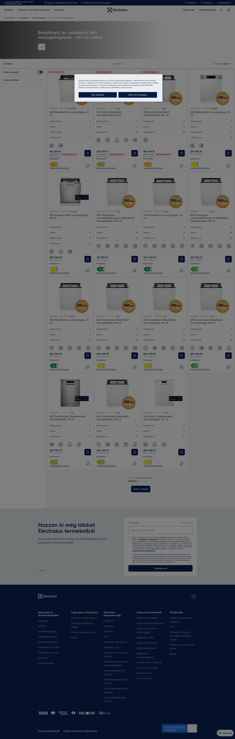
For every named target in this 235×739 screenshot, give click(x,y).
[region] (118, 88)
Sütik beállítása (98, 95)
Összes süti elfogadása (138, 95)
